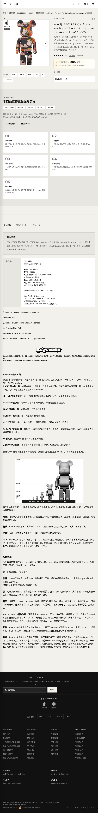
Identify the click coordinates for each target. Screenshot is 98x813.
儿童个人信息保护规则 (11, 746)
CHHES (14, 4)
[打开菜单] (5, 4)
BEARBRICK (21, 13)
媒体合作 (54, 750)
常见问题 (30, 750)
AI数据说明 (79, 750)
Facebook (8, 80)
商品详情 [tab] (7, 225)
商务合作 (54, 746)
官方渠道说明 (10, 124)
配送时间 (30, 754)
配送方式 (30, 738)
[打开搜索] (79, 4)
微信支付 (84, 807)
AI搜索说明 (79, 754)
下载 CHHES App (49, 698)
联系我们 (54, 738)
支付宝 (92, 807)
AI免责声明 (79, 734)
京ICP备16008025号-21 (10, 807)
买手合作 (54, 742)
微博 (29, 75)
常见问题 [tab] (36, 225)
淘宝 (41, 717)
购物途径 (30, 758)
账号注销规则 (8, 750)
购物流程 (30, 734)
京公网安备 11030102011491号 (31, 807)
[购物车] (93, 4)
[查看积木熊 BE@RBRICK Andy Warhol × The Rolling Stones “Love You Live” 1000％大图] (26, 43)
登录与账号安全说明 (10, 758)
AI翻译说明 (79, 742)
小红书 (59, 717)
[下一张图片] (45, 43)
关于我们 (54, 734)
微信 (13, 75)
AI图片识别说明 (81, 758)
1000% (31, 13)
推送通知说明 (80, 738)
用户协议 (6, 734)
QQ (37, 75)
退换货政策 (25, 124)
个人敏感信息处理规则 (11, 742)
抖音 (49, 717)
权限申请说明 (8, 754)
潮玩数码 (12, 13)
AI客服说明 (79, 746)
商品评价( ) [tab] (22, 225)
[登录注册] (73, 4)
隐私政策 (6, 738)
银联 (76, 807)
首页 (4, 13)
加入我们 (54, 754)
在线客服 (30, 717)
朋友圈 (22, 75)
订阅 (52, 690)
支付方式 (30, 746)
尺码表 (58, 72)
